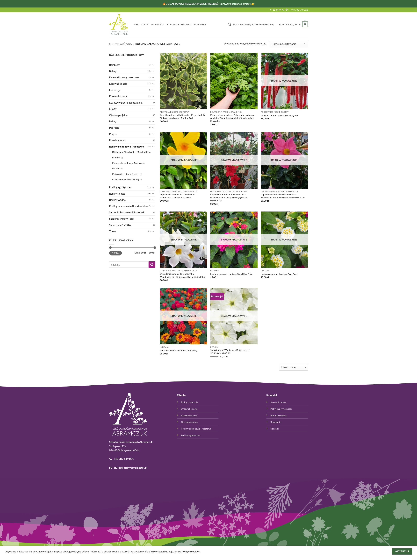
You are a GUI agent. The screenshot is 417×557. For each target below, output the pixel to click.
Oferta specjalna (118, 114)
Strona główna (120, 43)
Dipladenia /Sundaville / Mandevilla (130, 152)
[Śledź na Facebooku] (271, 10)
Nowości (157, 24)
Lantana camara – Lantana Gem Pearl (279, 274)
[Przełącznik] (153, 65)
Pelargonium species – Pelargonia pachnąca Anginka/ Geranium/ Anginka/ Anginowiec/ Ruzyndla (232, 118)
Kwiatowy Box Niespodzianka (126, 102)
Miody (112, 108)
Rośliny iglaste (117, 193)
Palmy (112, 121)
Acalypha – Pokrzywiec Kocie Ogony (279, 115)
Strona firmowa (179, 24)
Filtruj (115, 253)
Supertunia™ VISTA (120, 224)
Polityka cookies (278, 415)
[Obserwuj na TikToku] (277, 10)
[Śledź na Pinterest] (287, 10)
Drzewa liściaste (118, 83)
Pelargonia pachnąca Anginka (127, 163)
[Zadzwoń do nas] (283, 10)
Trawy (112, 231)
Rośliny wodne (117, 199)
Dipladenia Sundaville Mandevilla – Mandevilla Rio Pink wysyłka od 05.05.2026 (283, 196)
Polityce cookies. (191, 551)
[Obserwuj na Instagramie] (274, 10)
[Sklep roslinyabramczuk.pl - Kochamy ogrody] (119, 24)
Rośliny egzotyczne (119, 187)
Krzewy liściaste (118, 96)
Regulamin (275, 422)
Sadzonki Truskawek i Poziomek (126, 212)
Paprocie (114, 127)
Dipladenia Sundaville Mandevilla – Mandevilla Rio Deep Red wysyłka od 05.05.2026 (228, 197)
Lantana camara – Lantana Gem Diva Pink (231, 274)
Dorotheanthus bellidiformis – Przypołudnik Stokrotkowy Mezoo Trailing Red (182, 117)
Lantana (116, 157)
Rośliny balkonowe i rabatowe (126, 146)
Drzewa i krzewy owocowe (124, 77)
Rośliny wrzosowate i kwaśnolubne (128, 205)
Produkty (141, 24)
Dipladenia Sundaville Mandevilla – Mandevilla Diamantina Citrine (177, 196)
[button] (253, 24)
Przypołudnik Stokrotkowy (125, 179)
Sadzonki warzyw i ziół (121, 218)
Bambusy (114, 64)
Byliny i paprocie (189, 402)
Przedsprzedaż (117, 140)
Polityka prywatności (281, 408)
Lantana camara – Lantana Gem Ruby (178, 350)
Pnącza (113, 133)
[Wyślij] (152, 264)
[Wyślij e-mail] (280, 10)
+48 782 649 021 (299, 9)
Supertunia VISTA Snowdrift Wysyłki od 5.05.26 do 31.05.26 (230, 352)
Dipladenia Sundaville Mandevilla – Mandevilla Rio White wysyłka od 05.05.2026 (182, 275)
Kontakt (200, 24)
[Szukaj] (229, 24)
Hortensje (114, 89)
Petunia (116, 168)
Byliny (112, 70)
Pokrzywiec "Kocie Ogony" (125, 173)
